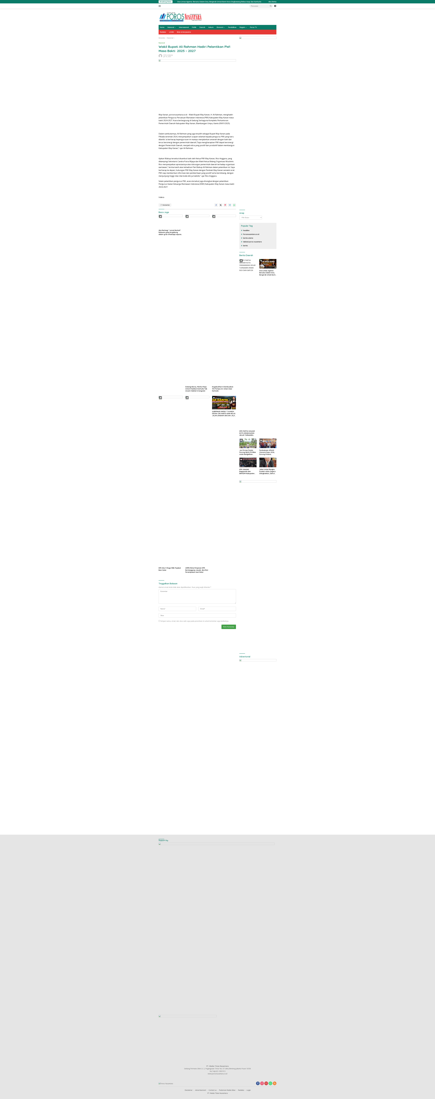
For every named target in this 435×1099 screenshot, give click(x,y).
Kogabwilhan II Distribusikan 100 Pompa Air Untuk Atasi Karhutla (222, 389)
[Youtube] (266, 1084)
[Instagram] (262, 1084)
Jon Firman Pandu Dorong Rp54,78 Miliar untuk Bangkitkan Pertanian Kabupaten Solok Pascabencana (247, 452)
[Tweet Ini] (220, 205)
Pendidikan (232, 27)
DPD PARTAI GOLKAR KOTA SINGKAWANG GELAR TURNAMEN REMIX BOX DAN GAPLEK (247, 433)
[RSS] (274, 1084)
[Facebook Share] (216, 205)
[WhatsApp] (270, 1084)
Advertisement (200, 1090)
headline (246, 230)
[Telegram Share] (229, 205)
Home (162, 27)
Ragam (242, 27)
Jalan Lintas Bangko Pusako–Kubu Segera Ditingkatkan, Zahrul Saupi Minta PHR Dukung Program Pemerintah (267, 471)
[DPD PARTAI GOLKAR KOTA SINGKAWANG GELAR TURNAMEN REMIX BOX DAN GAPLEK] (247, 344)
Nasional (171, 27)
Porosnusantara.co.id (251, 234)
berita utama (248, 238)
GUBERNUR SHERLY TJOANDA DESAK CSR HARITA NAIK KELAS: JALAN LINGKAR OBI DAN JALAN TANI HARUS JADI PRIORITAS (224, 413)
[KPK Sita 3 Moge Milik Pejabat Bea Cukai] (171, 481)
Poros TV (253, 27)
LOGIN (171, 32)
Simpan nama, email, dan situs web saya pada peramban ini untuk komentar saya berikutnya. (195, 621)
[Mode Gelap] (275, 6)
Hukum (211, 27)
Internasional (184, 27)
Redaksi (163, 32)
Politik (194, 27)
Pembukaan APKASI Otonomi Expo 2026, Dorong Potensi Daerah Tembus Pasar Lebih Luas (267, 452)
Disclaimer (189, 1090)
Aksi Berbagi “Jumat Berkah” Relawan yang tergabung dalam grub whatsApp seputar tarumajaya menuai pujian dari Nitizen (195, 2)
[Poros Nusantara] (181, 17)
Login (249, 1090)
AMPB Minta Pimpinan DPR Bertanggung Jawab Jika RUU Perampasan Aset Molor (196, 570)
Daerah (202, 27)
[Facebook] (258, 1084)
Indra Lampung (168, 55)
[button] (270, 6)
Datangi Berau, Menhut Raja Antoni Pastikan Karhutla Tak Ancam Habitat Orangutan (196, 389)
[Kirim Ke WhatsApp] (234, 205)
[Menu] (160, 6)
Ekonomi (220, 27)
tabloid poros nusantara (252, 242)
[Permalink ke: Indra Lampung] (160, 56)
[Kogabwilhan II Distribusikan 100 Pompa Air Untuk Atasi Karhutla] (224, 300)
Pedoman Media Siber (227, 1090)
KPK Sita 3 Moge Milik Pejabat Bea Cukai (170, 569)
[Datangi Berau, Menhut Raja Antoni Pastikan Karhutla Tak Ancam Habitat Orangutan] (197, 300)
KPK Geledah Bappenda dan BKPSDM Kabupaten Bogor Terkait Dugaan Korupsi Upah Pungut (247, 471)
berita (245, 246)
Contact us (213, 1090)
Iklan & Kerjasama (184, 32)
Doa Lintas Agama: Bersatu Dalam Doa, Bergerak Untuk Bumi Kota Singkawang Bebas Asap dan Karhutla (267, 273)
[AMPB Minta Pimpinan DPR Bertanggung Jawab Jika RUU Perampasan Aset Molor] (197, 481)
